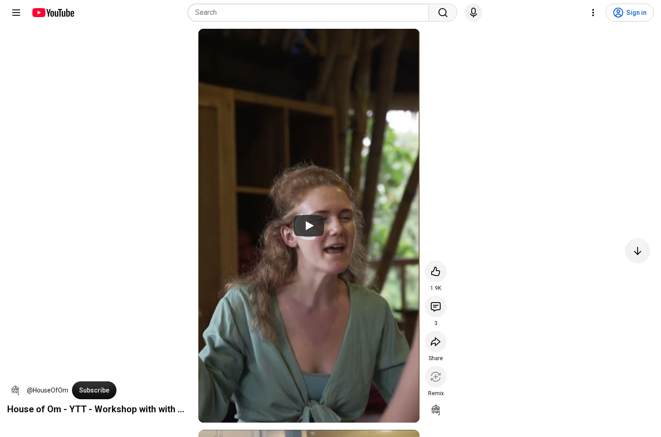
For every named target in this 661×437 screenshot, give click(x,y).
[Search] (443, 13)
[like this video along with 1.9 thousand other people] (436, 271)
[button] (15, 390)
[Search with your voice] (473, 13)
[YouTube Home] (52, 12)
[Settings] (593, 12)
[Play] (309, 225)
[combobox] (311, 12)
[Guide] (16, 12)
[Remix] (436, 377)
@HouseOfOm (47, 390)
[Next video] (637, 250)
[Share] (436, 341)
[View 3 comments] (436, 306)
